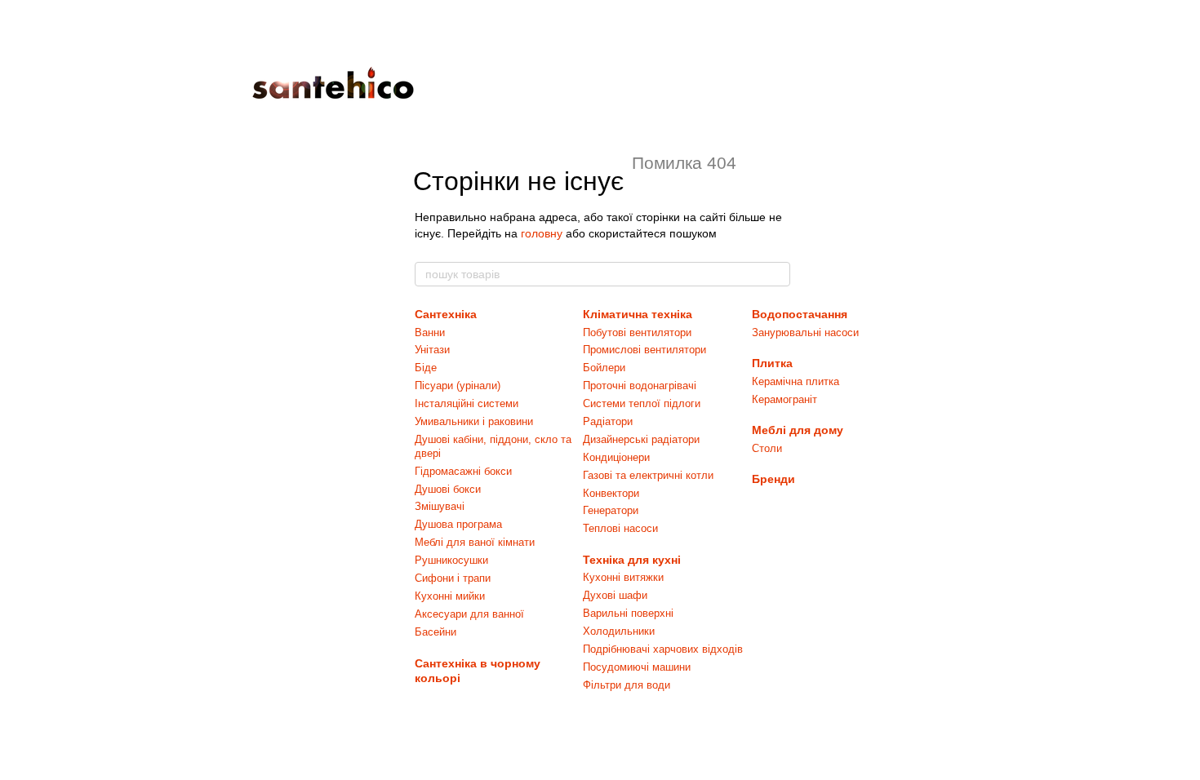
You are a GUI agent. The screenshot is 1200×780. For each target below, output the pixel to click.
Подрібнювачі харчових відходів (663, 649)
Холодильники (619, 631)
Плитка (772, 363)
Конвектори (611, 493)
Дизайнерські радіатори (641, 439)
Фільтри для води (626, 685)
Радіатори (608, 421)
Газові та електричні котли (648, 475)
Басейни (435, 632)
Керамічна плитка (795, 381)
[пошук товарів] (777, 274)
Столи (767, 448)
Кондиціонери (616, 457)
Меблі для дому (797, 430)
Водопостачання (799, 314)
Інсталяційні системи (466, 403)
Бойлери (604, 367)
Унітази (432, 349)
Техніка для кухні (632, 559)
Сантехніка (446, 314)
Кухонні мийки (450, 596)
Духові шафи (615, 595)
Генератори (610, 510)
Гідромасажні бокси (463, 471)
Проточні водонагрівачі (639, 385)
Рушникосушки (451, 560)
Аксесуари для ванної (469, 614)
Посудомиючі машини (637, 667)
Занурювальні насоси (805, 332)
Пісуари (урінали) (457, 385)
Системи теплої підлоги (641, 403)
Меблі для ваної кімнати (475, 542)
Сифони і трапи (453, 578)
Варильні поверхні (628, 613)
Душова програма (458, 524)
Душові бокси (448, 489)
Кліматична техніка (637, 314)
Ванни (430, 332)
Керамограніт (784, 399)
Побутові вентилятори (637, 332)
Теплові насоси (620, 528)
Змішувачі (439, 506)
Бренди (773, 478)
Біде (426, 367)
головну (541, 233)
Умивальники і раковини (474, 421)
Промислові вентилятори (644, 349)
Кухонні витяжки (623, 577)
